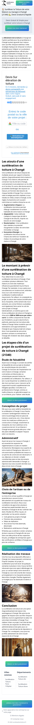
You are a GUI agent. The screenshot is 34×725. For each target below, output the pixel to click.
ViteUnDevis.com (15, 153)
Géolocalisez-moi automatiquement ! (17, 137)
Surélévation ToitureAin (22, 678)
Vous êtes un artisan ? (24, 153)
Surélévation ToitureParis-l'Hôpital (9, 682)
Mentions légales (18, 716)
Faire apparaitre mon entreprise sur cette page (16, 711)
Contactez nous (18, 719)
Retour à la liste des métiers (17, 147)
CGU (12, 152)
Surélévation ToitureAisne (23, 685)
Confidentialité (17, 152)
